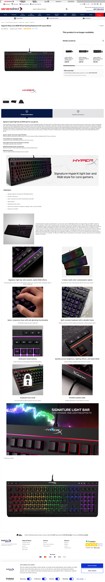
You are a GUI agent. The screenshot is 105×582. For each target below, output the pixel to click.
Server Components (22, 15)
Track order (24, 549)
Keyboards (21, 22)
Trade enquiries (46, 546)
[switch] (44, 579)
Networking (14, 14)
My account (25, 547)
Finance (24, 546)
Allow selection (92, 570)
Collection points (26, 544)
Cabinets (48, 14)
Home (2, 22)
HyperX (27, 22)
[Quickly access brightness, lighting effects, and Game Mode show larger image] (77, 341)
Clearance (99, 15)
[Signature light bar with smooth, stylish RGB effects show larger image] (27, 262)
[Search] (66, 9)
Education (82, 14)
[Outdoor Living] (71, 1)
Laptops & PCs (65, 15)
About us (66, 542)
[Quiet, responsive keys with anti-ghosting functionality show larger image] (27, 302)
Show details (80, 579)
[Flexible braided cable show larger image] (77, 379)
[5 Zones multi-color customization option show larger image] (77, 262)
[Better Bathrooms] (46, 1)
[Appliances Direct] (22, 1)
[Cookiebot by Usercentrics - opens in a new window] (10, 579)
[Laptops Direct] (34, 2)
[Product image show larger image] (52, 170)
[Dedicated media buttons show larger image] (27, 341)
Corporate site (67, 547)
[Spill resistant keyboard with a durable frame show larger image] (77, 302)
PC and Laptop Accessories (11, 22)
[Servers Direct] (9, 1)
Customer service (26, 542)
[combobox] (50, 9)
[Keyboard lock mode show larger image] (27, 379)
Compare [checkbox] (102, 25)
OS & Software (39, 15)
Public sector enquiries (48, 544)
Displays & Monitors (74, 15)
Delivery (45, 542)
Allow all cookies (92, 565)
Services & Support (57, 15)
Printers (90, 14)
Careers (66, 546)
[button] (56, 57)
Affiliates (66, 544)
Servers (5, 14)
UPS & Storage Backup (31, 15)
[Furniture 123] (59, 1)
